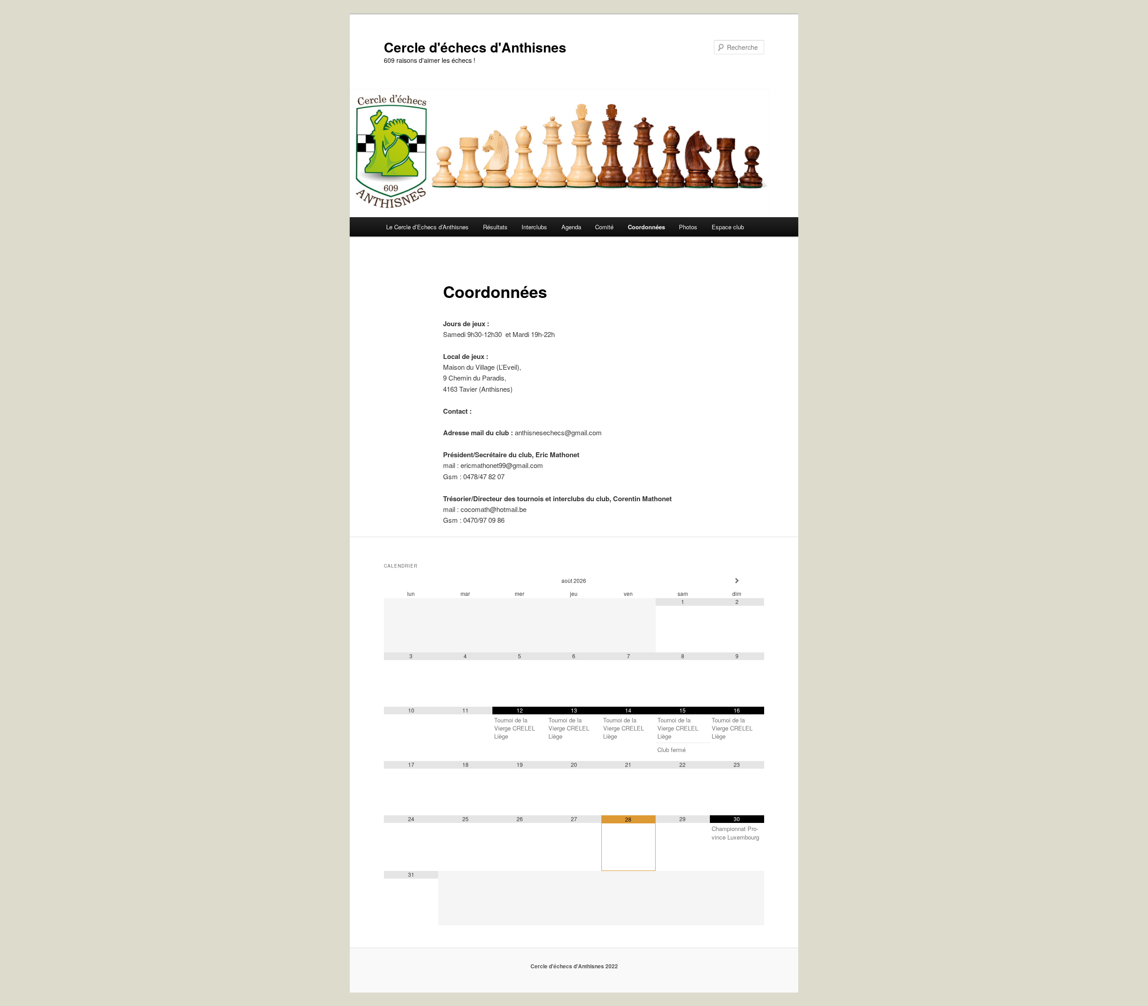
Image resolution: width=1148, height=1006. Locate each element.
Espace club (728, 227)
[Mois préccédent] (411, 580)
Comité (604, 227)
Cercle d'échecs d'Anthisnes (475, 47)
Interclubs (534, 227)
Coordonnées (646, 227)
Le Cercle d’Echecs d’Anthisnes (427, 227)
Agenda (571, 227)
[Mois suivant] (737, 580)
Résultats (495, 227)
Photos (688, 227)
